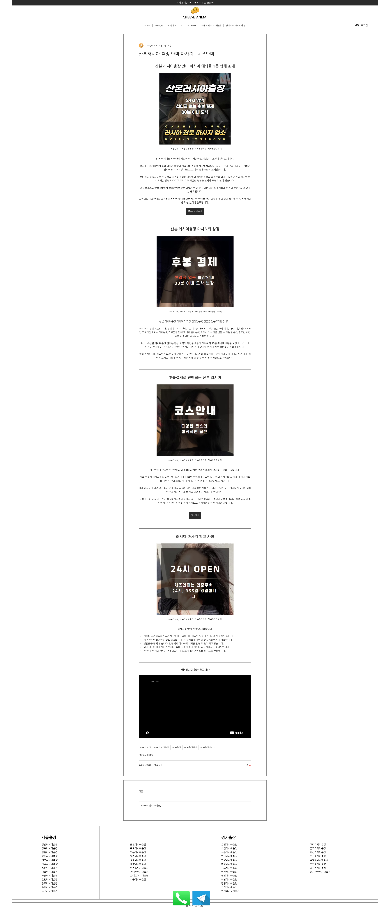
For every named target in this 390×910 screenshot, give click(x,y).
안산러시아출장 (229, 856)
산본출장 (176, 747)
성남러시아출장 (229, 875)
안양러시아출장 (229, 860)
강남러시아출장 (50, 844)
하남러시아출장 (229, 879)
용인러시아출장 (229, 844)
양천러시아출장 (138, 856)
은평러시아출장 (50, 879)
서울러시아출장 (139, 879)
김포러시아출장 (229, 867)
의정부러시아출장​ (230, 891)
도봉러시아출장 (138, 852)
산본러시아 (145, 747)
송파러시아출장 (50, 887)
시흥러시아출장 (229, 852)
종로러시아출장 (50, 883)
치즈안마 (199, 906)
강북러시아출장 (50, 848)
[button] (211, 25)
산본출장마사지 (207, 747)
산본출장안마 (190, 747)
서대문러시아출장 (139, 871)
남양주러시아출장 (319, 860)
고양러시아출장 (229, 887)
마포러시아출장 (50, 871)
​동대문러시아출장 (139, 875)
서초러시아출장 (50, 860)
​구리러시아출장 (318, 844)
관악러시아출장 (50, 864)
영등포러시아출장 (139, 867)
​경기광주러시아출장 (320, 871)
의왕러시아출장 (229, 864)
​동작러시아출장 (50, 891)
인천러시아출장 (229, 871)
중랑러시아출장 (138, 864)
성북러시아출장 (138, 860)
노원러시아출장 (50, 875)
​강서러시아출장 (50, 856)
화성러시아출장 (318, 852)
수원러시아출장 (229, 848)
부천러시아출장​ (318, 864)
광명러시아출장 (229, 883)
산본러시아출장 (161, 747)
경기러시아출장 (146, 755)
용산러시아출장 (50, 867)
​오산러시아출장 (318, 856)
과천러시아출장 (318, 867)
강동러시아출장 (50, 852)
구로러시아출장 (138, 848)
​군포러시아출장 (318, 848)
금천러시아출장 (138, 844)
